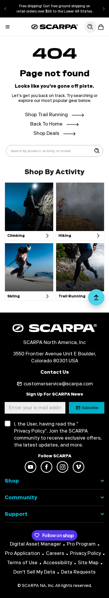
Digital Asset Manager (35, 544)
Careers (55, 553)
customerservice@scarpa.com (58, 384)
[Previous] (5, 8)
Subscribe (90, 408)
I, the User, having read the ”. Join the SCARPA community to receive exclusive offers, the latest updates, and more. (58, 434)
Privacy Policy (85, 553)
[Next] (104, 8)
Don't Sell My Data (34, 572)
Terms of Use (22, 562)
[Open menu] (7, 27)
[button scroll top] (96, 300)
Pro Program (81, 544)
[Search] (97, 150)
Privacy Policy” (30, 431)
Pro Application (22, 553)
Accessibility (57, 562)
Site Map (88, 562)
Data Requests (78, 572)
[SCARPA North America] (54, 26)
